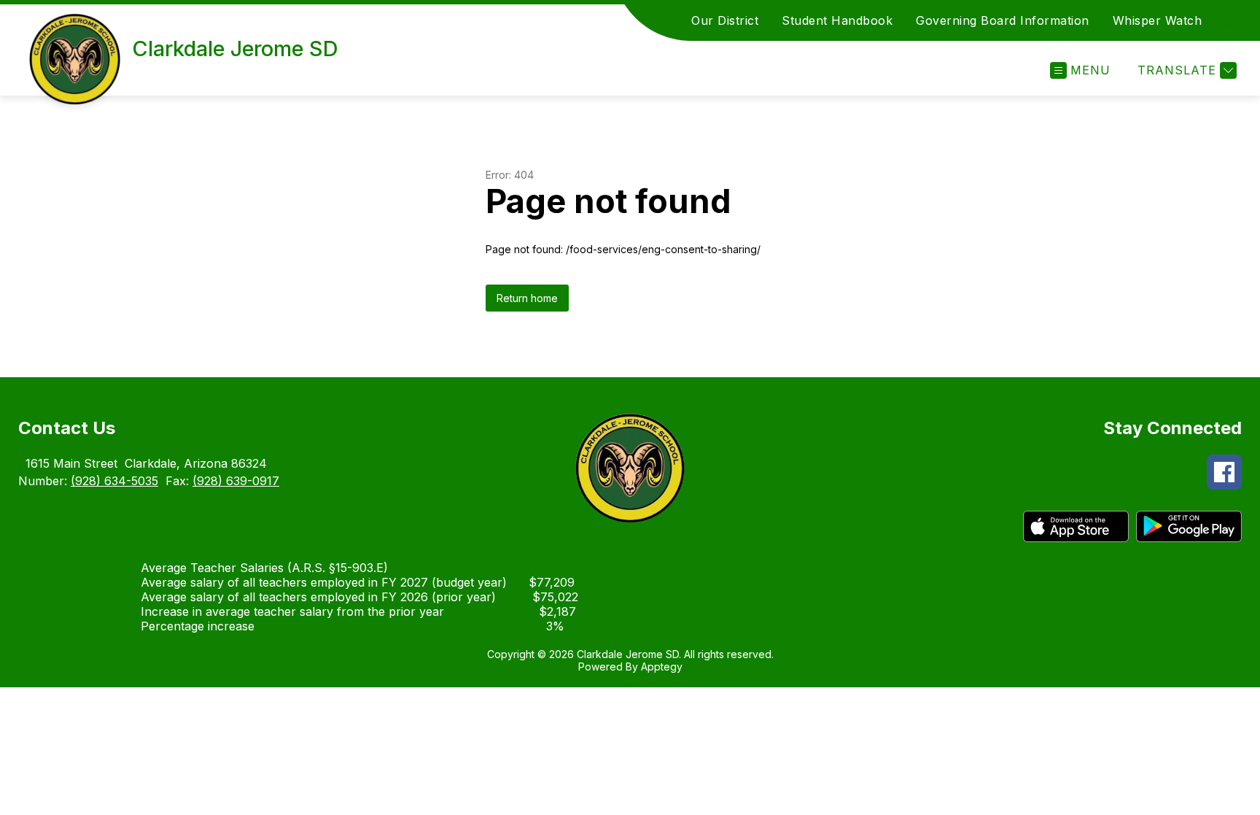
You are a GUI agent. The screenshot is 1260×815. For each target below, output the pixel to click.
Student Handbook (837, 20)
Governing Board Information (1002, 20)
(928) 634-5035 (114, 481)
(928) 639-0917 (235, 481)
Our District (724, 20)
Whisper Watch (1157, 20)
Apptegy (661, 666)
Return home (527, 298)
